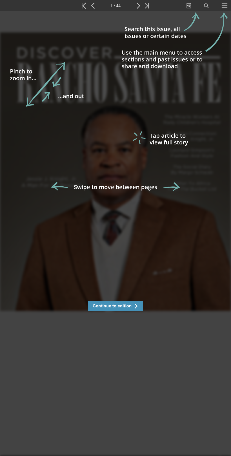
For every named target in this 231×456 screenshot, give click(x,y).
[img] (115, 233)
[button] (115, 306)
